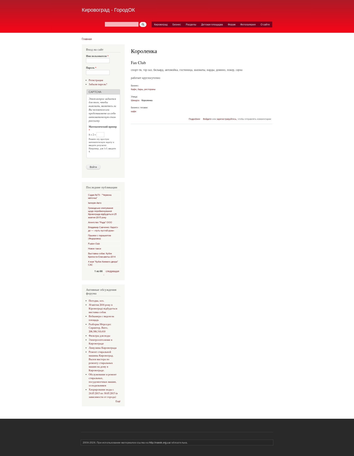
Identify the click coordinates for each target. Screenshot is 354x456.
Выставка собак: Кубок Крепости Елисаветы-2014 (102, 255)
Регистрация (96, 80)
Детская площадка (212, 24)
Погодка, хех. (96, 300)
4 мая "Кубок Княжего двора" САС (103, 263)
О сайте (265, 24)
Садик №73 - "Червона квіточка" (99, 196)
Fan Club (138, 62)
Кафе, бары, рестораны (143, 89)
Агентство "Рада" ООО (100, 222)
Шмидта (135, 100)
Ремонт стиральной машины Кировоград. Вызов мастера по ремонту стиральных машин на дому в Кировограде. (101, 361)
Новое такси (94, 248)
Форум (231, 24)
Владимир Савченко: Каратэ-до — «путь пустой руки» (103, 228)
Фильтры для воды (99, 335)
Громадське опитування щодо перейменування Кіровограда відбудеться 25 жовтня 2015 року (102, 212)
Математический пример (103, 128)
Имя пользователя (97, 56)
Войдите (207, 118)
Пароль (91, 67)
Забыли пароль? (98, 84)
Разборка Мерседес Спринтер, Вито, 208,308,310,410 (100, 327)
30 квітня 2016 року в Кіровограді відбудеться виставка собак (103, 308)
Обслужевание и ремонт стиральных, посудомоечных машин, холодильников (103, 380)
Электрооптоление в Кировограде (100, 341)
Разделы (191, 24)
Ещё (118, 401)
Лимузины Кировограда (103, 348)
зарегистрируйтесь (226, 118)
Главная (87, 39)
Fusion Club (94, 243)
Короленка (147, 100)
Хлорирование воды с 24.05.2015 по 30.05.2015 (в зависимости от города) (103, 393)
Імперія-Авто (94, 202)
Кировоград (161, 24)
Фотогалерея (248, 24)
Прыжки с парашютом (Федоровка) (99, 237)
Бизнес (176, 24)
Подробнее (194, 118)
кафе (133, 111)
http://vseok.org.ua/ (160, 442)
